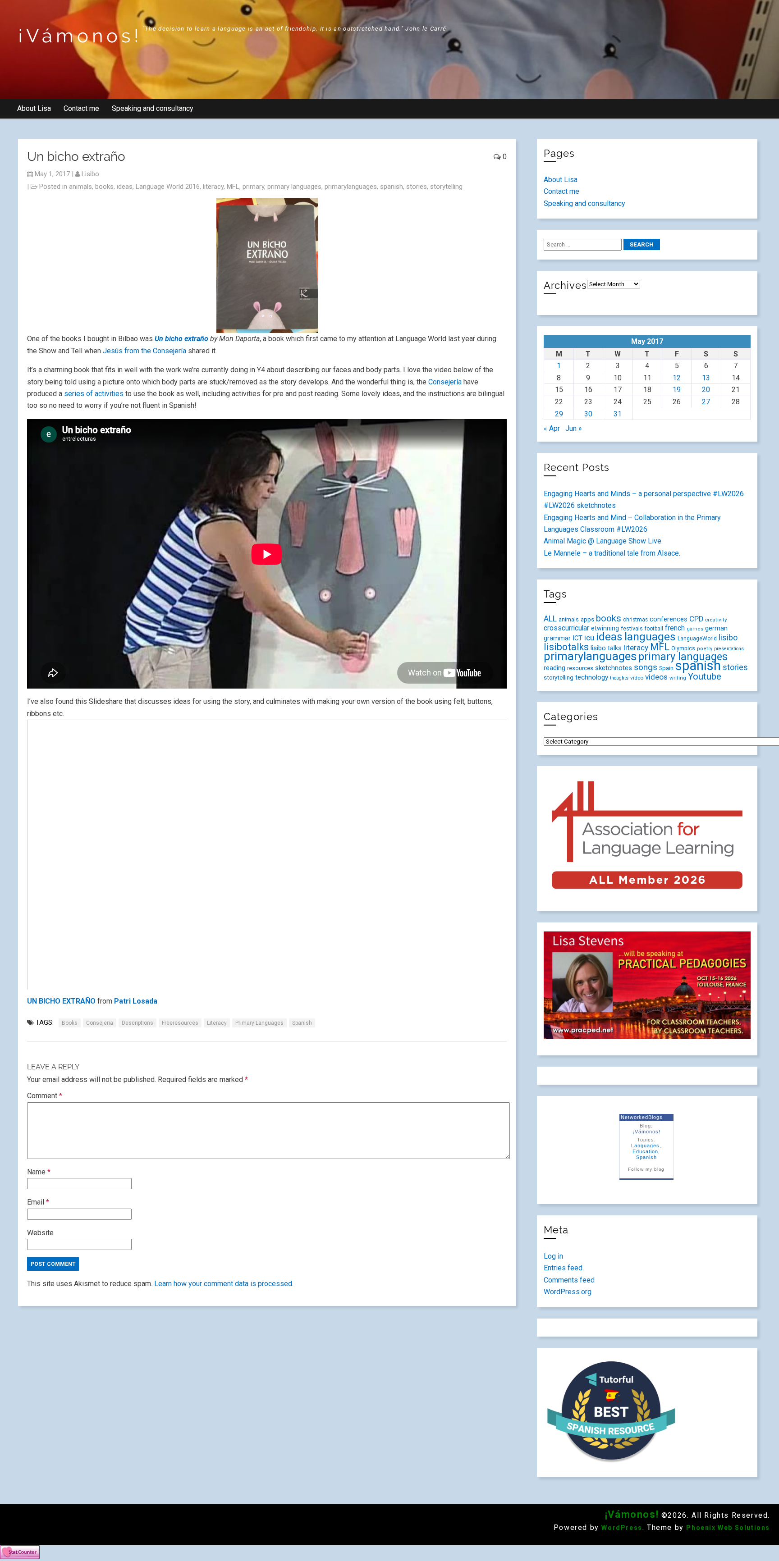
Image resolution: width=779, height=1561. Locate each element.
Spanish (646, 1157)
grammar (557, 638)
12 (677, 378)
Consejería (445, 382)
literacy (213, 187)
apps (587, 619)
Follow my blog (646, 1169)
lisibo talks (606, 648)
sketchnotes (613, 668)
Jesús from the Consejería (144, 351)
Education (645, 1151)
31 (618, 414)
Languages (645, 1145)
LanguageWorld (697, 638)
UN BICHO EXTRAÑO (61, 1001)
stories (416, 187)
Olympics (683, 648)
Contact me (81, 108)
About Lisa (34, 108)
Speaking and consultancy (152, 108)
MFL (233, 187)
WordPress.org (567, 1291)
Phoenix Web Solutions (728, 1527)
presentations (729, 649)
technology (591, 677)
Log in (553, 1256)
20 (706, 389)
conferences (668, 619)
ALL (550, 618)
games (695, 629)
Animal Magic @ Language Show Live (602, 541)
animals (80, 187)
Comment (44, 1095)
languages (650, 636)
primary (253, 187)
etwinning (605, 628)
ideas (125, 187)
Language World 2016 (168, 187)
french (675, 628)
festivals (632, 628)
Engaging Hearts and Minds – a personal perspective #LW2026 (644, 493)
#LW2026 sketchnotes (580, 505)
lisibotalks (566, 647)
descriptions (137, 1023)
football (654, 628)
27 (706, 401)
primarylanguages (351, 187)
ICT (577, 638)
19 (677, 389)
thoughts (619, 678)
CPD (696, 619)
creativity (716, 619)
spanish (391, 187)
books (104, 187)
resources (580, 668)
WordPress (621, 1527)
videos (656, 676)
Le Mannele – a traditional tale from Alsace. (612, 553)
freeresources (180, 1023)
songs (645, 667)
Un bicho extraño (181, 338)
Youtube (704, 676)
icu (589, 637)
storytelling (446, 187)
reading (554, 668)
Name (38, 1172)
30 (588, 414)
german (716, 628)
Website (40, 1232)
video (636, 678)
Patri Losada (135, 1001)
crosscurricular (566, 628)
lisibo (90, 174)
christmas (635, 619)
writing (677, 678)
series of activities (94, 393)
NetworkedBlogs (642, 1117)
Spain (666, 668)
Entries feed (563, 1268)
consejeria (99, 1023)
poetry (704, 649)
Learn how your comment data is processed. (223, 1283)
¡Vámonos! (80, 36)
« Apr (552, 428)
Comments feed (569, 1280)
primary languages (294, 187)
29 (559, 414)
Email (38, 1202)
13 (706, 378)
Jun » (573, 428)
